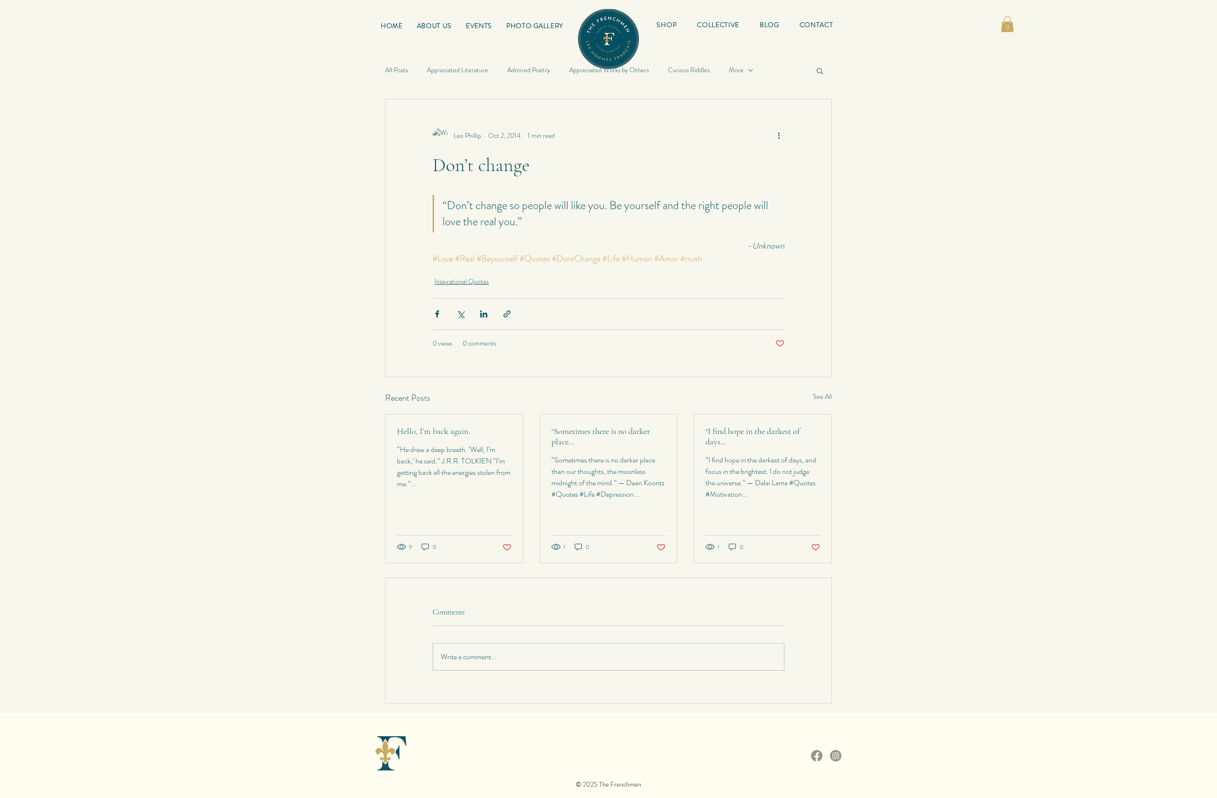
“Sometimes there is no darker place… (600, 436)
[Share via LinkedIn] (483, 313)
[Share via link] (507, 313)
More (736, 70)
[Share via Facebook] (437, 313)
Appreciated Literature (457, 70)
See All (822, 396)
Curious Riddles (689, 70)
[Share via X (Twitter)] (460, 313)
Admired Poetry (528, 70)
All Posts (396, 70)
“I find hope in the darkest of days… (752, 436)
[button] (718, 24)
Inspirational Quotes (462, 281)
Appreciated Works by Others (609, 70)
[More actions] (778, 135)
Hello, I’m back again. (433, 431)
